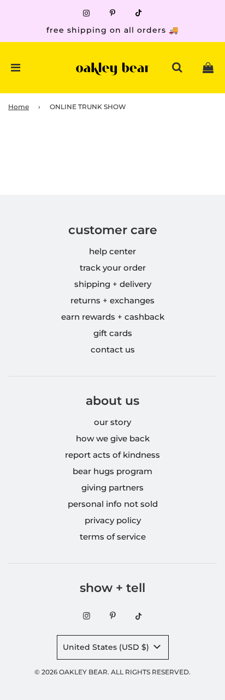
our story (112, 422)
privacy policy (113, 520)
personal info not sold (113, 504)
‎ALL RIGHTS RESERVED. (151, 672)
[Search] (177, 67)
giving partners (112, 487)
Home (18, 107)
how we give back (113, 438)
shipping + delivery (112, 284)
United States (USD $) (107, 647)
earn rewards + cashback (112, 317)
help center (112, 251)
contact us (113, 349)
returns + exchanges (112, 300)
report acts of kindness (112, 455)
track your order (113, 267)
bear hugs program (112, 471)
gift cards (112, 333)
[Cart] (208, 67)
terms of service (113, 536)
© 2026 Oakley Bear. (72, 672)
